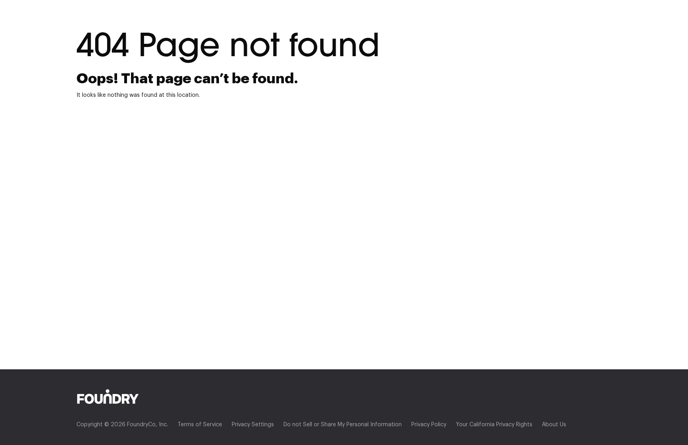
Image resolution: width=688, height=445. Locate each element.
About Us (554, 424)
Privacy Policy (428, 424)
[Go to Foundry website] (344, 396)
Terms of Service (200, 424)
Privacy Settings (253, 424)
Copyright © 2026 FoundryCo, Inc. (122, 424)
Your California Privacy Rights (494, 424)
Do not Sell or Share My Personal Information (342, 424)
